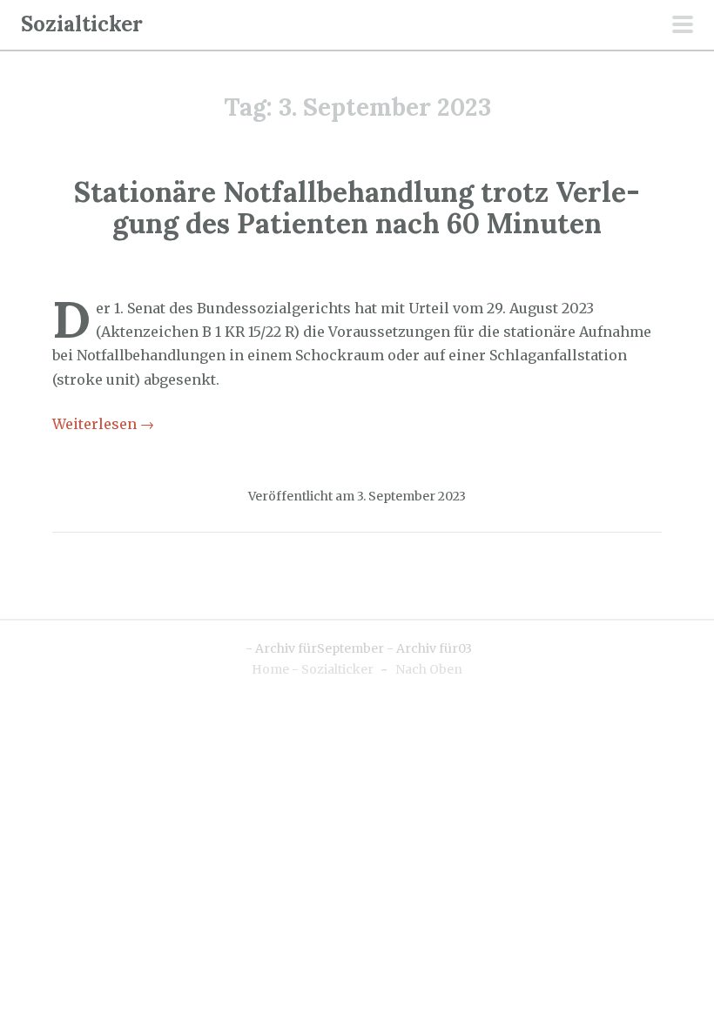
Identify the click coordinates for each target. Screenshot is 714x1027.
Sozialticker (82, 23)
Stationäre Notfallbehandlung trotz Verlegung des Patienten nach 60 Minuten (357, 207)
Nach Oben (428, 669)
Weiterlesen (103, 424)
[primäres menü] (682, 26)
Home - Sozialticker (313, 669)
